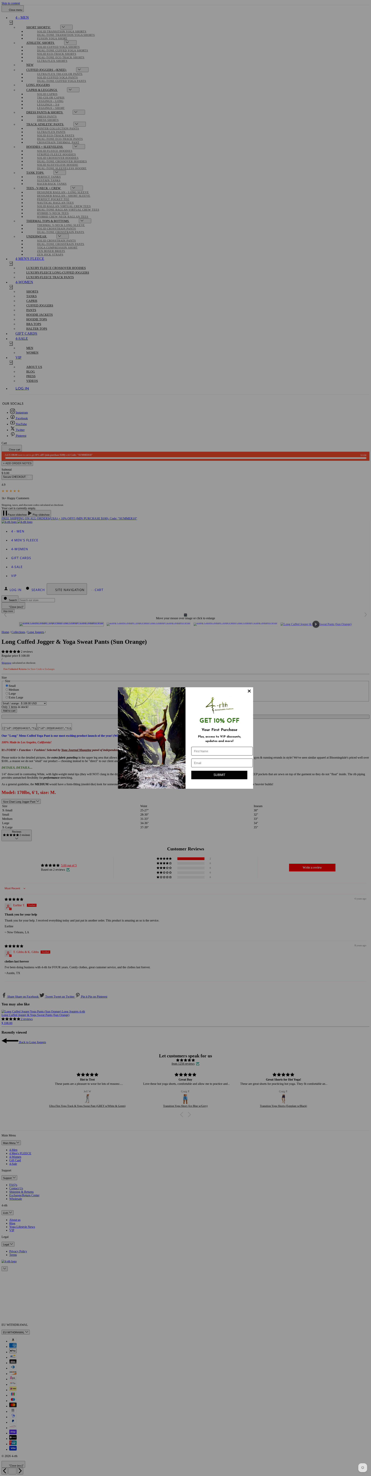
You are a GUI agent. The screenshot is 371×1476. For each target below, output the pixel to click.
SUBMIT (219, 775)
